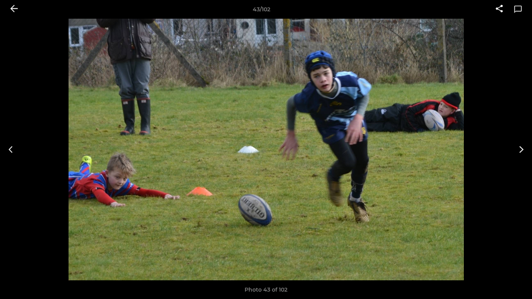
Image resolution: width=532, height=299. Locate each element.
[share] (499, 9)
